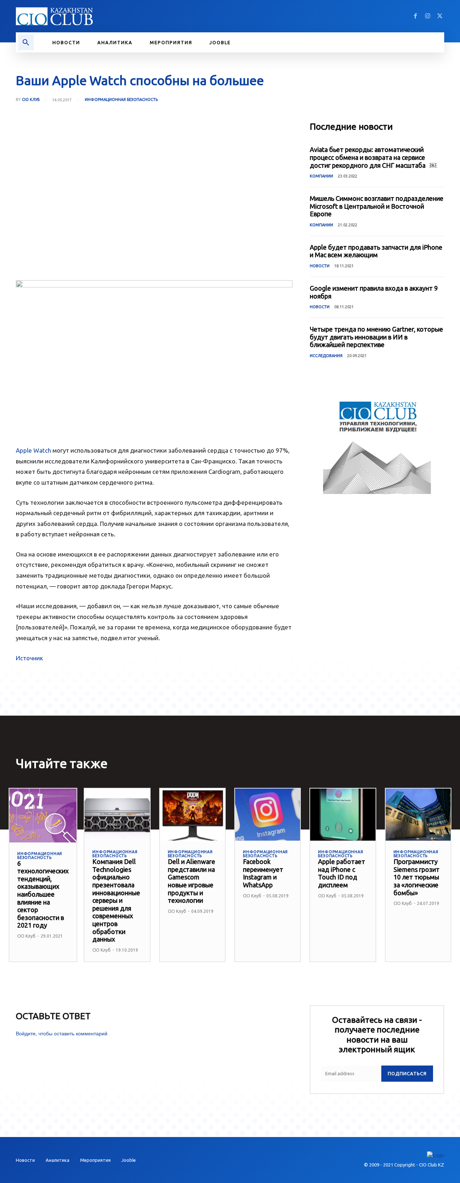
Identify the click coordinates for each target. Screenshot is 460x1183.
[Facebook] (415, 16)
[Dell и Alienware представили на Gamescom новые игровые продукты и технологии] (192, 815)
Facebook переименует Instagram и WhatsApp (263, 873)
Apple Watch (33, 450)
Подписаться (407, 1073)
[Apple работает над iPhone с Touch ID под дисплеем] (342, 815)
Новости (320, 266)
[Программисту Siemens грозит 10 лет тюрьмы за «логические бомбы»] (418, 815)
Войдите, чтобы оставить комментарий (61, 1033)
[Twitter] (440, 16)
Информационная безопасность (121, 99)
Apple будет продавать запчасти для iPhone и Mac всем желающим (376, 251)
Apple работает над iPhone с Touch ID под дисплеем (341, 873)
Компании (321, 176)
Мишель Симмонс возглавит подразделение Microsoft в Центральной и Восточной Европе (376, 206)
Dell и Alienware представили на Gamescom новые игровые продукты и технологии (191, 881)
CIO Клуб (31, 100)
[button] (26, 42)
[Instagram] (427, 16)
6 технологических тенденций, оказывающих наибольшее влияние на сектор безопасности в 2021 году (43, 894)
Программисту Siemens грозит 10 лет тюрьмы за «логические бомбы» (417, 877)
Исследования (326, 355)
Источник (29, 658)
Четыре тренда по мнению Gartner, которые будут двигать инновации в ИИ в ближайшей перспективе (376, 336)
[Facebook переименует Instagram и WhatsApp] (267, 815)
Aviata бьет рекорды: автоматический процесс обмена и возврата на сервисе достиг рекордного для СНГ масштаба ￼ (373, 157)
